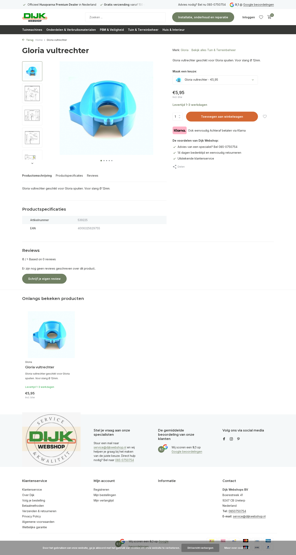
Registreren (101, 489)
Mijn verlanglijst (104, 500)
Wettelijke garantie (34, 527)
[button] (101, 160)
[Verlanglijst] (261, 17)
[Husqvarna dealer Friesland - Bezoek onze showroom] (47, 17)
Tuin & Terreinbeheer (143, 29)
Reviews (92, 175)
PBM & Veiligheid (112, 29)
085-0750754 (124, 460)
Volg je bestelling (33, 500)
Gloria (184, 50)
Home (39, 39)
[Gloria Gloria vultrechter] (51, 334)
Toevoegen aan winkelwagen (222, 116)
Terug (29, 39)
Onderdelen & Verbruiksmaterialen (71, 29)
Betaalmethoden (33, 505)
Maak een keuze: (185, 71)
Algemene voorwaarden (38, 521)
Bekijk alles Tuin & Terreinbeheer (213, 50)
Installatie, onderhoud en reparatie (203, 17)
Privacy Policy (31, 516)
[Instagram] (231, 439)
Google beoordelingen (258, 4)
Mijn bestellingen (105, 495)
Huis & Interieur (173, 29)
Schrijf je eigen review (44, 278)
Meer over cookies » (236, 547)
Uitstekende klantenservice (196, 158)
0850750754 (237, 511)
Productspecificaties (69, 175)
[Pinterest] (238, 439)
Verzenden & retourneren (39, 511)
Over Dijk (28, 495)
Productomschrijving (37, 175)
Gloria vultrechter (39, 367)
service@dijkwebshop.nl (110, 447)
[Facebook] (224, 439)
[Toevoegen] (70, 394)
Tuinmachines (32, 29)
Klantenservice (32, 489)
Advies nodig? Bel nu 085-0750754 (202, 4)
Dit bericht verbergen (200, 547)
